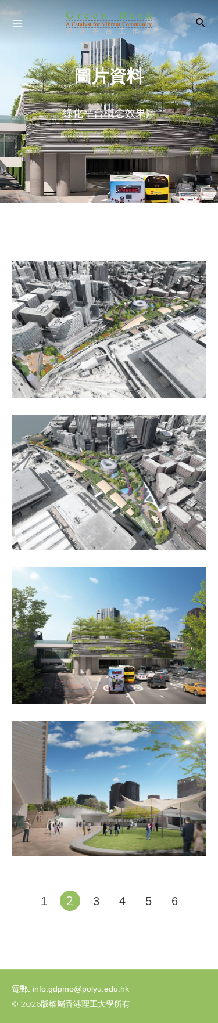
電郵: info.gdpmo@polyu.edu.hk (70, 988)
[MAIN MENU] (17, 23)
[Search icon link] (201, 24)
